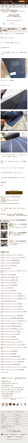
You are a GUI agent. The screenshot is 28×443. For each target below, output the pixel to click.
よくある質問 (3, 417)
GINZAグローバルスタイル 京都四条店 (8, 353)
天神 (18, 208)
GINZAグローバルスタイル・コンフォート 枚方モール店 (12, 341)
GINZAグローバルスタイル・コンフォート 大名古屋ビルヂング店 (14, 320)
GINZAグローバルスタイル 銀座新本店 (8, 274)
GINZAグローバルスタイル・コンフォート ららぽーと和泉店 (13, 344)
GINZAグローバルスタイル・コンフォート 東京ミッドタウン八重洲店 (14, 271)
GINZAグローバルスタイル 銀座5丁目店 (9, 282)
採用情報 (17, 422)
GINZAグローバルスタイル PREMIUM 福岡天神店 (11, 364)
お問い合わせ (3, 419)
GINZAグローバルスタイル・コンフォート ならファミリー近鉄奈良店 (14, 348)
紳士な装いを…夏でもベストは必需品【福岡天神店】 (12, 214)
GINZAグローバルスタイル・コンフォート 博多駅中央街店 (12, 361)
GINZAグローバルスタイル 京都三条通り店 (9, 351)
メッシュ (3, 210)
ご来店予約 (17, 415)
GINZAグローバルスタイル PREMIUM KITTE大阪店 (11, 326)
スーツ (14, 208)
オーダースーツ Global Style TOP (6, 412)
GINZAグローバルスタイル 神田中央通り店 (9, 285)
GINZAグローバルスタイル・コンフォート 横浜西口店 (11, 303)
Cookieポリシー (18, 424)
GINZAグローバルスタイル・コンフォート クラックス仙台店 (13, 257)
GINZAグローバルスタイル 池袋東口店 (8, 290)
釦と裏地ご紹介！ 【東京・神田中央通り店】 (17, 215)
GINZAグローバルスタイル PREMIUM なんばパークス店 (12, 328)
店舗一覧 (3, 415)
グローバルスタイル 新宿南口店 (7, 287)
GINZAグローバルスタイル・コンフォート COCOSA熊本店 (12, 369)
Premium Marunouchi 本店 (6, 268)
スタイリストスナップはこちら (14, 20)
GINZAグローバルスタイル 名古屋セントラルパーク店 (11, 323)
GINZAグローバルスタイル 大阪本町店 (8, 336)
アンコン (22, 208)
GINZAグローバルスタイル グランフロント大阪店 (10, 331)
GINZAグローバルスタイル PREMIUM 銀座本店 (10, 260)
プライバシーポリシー (5, 424)
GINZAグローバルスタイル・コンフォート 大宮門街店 (11, 306)
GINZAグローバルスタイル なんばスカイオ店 (10, 339)
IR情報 (2, 422)
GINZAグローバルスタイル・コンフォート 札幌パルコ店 (12, 254)
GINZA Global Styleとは (19, 411)
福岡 (10, 208)
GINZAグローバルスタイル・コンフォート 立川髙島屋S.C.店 (13, 295)
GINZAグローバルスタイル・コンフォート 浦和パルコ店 (12, 309)
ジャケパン (6, 208)
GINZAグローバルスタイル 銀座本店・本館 (9, 277)
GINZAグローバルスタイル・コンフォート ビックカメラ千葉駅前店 (14, 312)
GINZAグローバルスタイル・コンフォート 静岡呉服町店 (12, 315)
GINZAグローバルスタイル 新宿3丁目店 (9, 265)
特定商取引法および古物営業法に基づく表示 (6, 427)
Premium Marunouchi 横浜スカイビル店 (8, 301)
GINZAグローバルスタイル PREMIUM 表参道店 (10, 262)
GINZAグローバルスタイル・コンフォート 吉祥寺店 (11, 293)
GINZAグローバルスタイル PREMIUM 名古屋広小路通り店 (12, 318)
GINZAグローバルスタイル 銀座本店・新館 (9, 279)
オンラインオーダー (5, 372)
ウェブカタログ (18, 417)
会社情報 (17, 419)
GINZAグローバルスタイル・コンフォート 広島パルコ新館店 (13, 359)
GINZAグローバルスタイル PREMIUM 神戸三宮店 (11, 356)
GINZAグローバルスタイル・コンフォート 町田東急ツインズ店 (13, 298)
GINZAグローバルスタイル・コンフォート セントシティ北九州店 (14, 366)
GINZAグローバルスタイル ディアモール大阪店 (10, 334)
